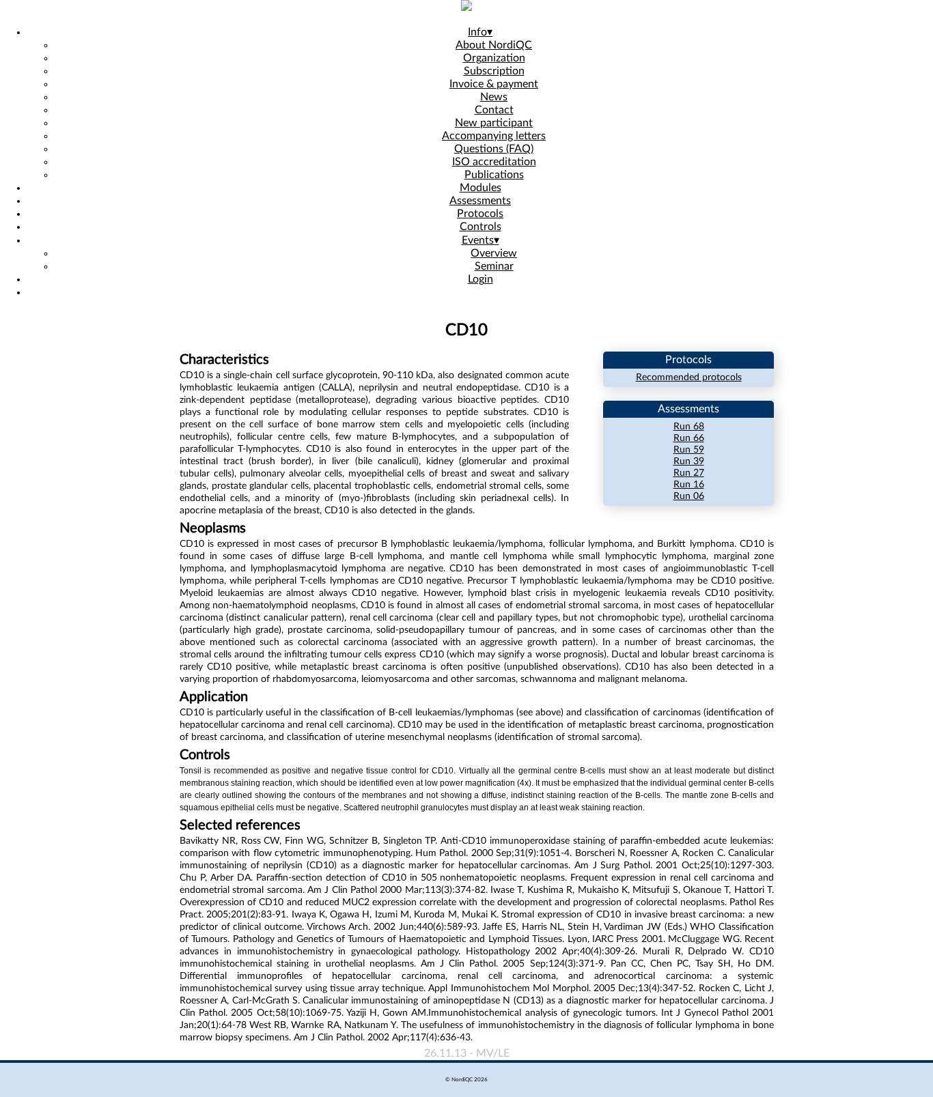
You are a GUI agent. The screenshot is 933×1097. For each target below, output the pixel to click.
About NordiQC (494, 45)
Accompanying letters (494, 135)
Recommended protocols (689, 377)
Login (480, 279)
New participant (494, 122)
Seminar (494, 266)
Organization (494, 58)
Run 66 (688, 438)
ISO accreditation (494, 161)
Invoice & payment (493, 84)
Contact (494, 109)
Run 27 (688, 473)
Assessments (480, 200)
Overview (494, 253)
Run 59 (688, 450)
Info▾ (480, 32)
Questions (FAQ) (493, 148)
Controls (480, 226)
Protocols (480, 213)
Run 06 (688, 496)
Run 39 (688, 461)
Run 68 (688, 426)
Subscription (494, 71)
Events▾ (480, 240)
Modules (480, 187)
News (493, 96)
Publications (494, 174)
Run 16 (688, 484)
